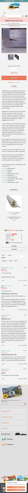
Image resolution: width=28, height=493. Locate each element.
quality (16, 260)
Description (14, 86)
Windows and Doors (15, 23)
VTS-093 (5, 172)
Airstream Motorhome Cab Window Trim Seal (14, 217)
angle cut (10, 260)
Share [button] (4, 280)
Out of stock (14, 203)
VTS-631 (5, 175)
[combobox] (11, 11)
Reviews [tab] (3, 255)
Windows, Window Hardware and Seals (9, 24)
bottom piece (4, 260)
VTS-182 (5, 170)
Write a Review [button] (14, 246)
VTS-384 (5, 180)
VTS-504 (5, 179)
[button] (24, 280)
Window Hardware (22, 24)
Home (9, 23)
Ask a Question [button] (14, 249)
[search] (20, 11)
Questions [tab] (9, 255)
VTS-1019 (5, 182)
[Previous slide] (25, 208)
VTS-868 (5, 168)
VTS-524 (5, 177)
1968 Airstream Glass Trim (14, 25)
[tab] (14, 190)
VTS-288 (5, 173)
